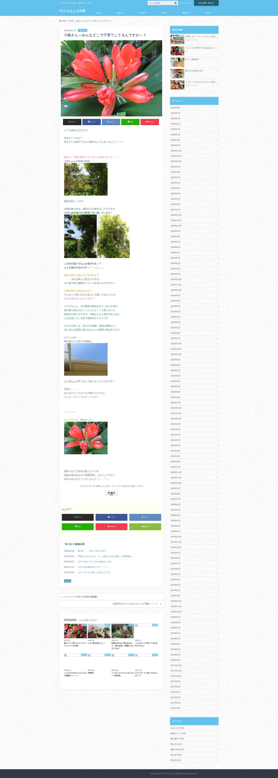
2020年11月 (176, 477)
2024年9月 (175, 231)
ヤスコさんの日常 (72, 11)
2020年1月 (175, 531)
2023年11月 (176, 284)
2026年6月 (175, 118)
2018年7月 (175, 628)
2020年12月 (176, 472)
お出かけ (99, 13)
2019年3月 (175, 585)
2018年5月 (175, 638)
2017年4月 (175, 708)
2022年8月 (175, 365)
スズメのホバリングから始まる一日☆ (95, 561)
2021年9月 (175, 424)
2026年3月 (175, 134)
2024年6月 (175, 247)
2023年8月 (175, 300)
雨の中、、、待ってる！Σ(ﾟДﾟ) (92, 551)
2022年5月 (175, 381)
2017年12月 (176, 665)
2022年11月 (176, 349)
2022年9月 (175, 359)
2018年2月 (175, 654)
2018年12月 (176, 601)
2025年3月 (175, 199)
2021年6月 (175, 440)
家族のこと (121, 13)
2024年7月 (175, 241)
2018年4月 (175, 644)
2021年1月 (175, 467)
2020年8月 (175, 493)
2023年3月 (175, 327)
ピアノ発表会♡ (192, 59)
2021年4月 (175, 451)
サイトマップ (187, 3)
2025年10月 (176, 161)
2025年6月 (175, 182)
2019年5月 (175, 574)
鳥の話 (68, 544)
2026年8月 (175, 107)
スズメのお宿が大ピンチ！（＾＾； (94, 567)
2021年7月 (175, 434)
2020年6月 (175, 504)
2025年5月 (175, 188)
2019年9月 (175, 552)
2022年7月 (175, 370)
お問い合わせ (208, 3)
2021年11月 (176, 413)
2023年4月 (175, 322)
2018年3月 (175, 649)
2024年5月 (175, 252)
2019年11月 (176, 542)
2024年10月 (176, 225)
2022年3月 (175, 392)
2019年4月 (175, 579)
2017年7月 (175, 692)
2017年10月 (176, 676)
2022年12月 (176, 343)
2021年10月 (176, 418)
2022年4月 (175, 386)
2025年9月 (175, 166)
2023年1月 (175, 338)
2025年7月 (175, 177)
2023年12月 (176, 279)
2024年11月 (176, 220)
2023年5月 (175, 317)
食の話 (207, 13)
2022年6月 (175, 375)
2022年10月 (176, 354)
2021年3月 (175, 456)
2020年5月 (175, 510)
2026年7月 (175, 113)
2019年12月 (176, 536)
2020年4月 (175, 515)
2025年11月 (176, 156)
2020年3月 (175, 520)
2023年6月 (175, 311)
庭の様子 (142, 13)
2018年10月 (176, 611)
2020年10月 (176, 483)
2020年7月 (175, 499)
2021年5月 (175, 445)
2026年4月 (175, 129)
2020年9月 (175, 488)
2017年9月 (175, 681)
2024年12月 (176, 215)
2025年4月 (175, 193)
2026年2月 (175, 140)
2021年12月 (176, 408)
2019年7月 (175, 563)
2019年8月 (175, 558)
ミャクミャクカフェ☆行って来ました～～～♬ (200, 83)
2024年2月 (175, 268)
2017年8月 (175, 686)
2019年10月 (176, 547)
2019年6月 (175, 569)
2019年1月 (175, 595)
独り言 (164, 13)
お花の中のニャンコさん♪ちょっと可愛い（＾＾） (136, 603)
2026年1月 (175, 145)
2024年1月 (175, 274)
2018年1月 (175, 660)
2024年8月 (175, 236)
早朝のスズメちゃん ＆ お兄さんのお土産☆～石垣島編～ (105, 556)
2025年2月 (175, 204)
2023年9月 (175, 295)
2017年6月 (175, 697)
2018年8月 (175, 622)
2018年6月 (175, 633)
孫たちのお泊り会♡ (194, 70)
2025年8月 (175, 172)
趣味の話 (186, 13)
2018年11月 (176, 606)
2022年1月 (175, 402)
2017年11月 (176, 670)
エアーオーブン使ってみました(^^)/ (94, 572)
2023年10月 (176, 290)
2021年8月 (175, 429)
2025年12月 (176, 150)
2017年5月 (175, 702)
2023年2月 (175, 333)
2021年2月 (175, 461)
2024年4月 (175, 258)
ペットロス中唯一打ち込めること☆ (200, 49)
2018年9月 (175, 617)
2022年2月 (175, 397)
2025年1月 (175, 209)
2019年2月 (175, 590)
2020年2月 (175, 526)
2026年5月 (175, 123)
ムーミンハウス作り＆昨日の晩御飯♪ (81, 596)
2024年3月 (175, 263)
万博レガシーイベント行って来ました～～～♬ (200, 38)
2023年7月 (175, 306)
